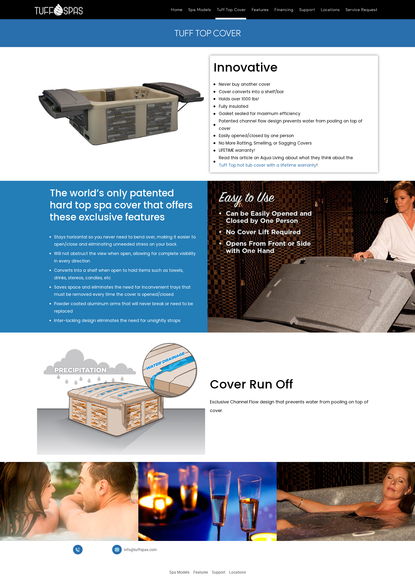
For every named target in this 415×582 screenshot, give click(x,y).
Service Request (362, 9)
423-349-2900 (96, 549)
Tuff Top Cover (231, 9)
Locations (330, 9)
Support (307, 9)
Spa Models (199, 9)
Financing (284, 9)
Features (260, 9)
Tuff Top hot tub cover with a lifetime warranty (268, 165)
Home (177, 9)
